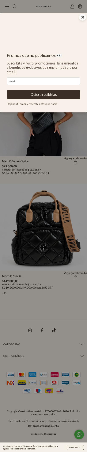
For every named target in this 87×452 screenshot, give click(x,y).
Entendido (75, 447)
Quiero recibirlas (43, 94)
